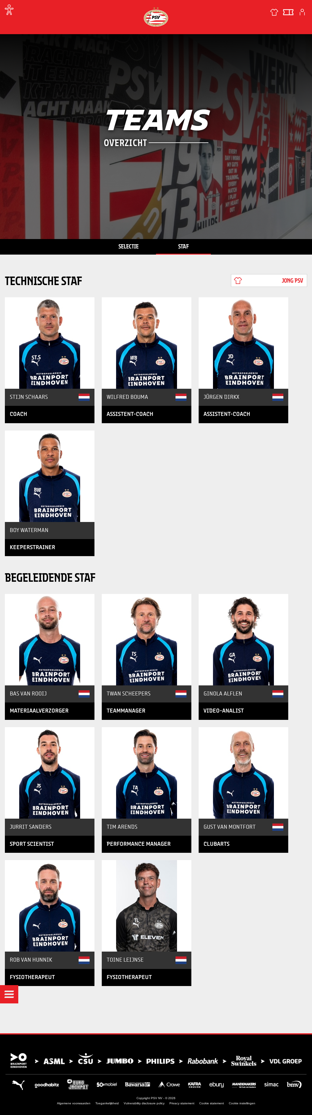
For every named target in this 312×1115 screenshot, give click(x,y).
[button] (9, 994)
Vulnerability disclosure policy (144, 1103)
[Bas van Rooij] (49, 639)
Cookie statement (211, 1103)
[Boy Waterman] (49, 476)
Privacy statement (181, 1103)
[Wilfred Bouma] (146, 343)
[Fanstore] (274, 12)
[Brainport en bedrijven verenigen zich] (156, 1060)
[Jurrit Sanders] (49, 773)
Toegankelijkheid (107, 1103)
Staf (183, 246)
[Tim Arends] (146, 773)
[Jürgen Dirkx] (243, 343)
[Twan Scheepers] (146, 639)
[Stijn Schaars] (49, 343)
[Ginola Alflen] (243, 639)
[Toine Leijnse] (146, 906)
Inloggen (302, 12)
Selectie (129, 246)
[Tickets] (288, 12)
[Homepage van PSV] (156, 17)
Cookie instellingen (242, 1103)
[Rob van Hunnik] (49, 906)
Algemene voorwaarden (73, 1103)
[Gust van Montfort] (243, 773)
